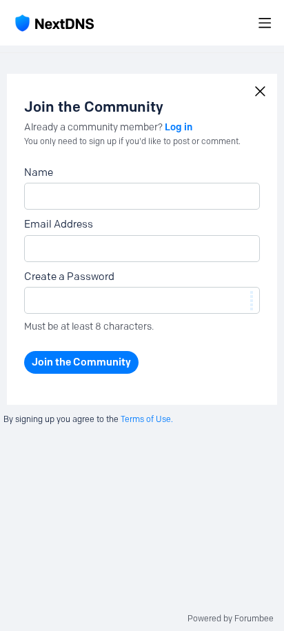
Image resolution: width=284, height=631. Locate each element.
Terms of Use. (147, 419)
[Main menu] (264, 22)
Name (38, 172)
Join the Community (81, 362)
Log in (178, 127)
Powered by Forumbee (230, 618)
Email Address (58, 224)
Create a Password (69, 276)
